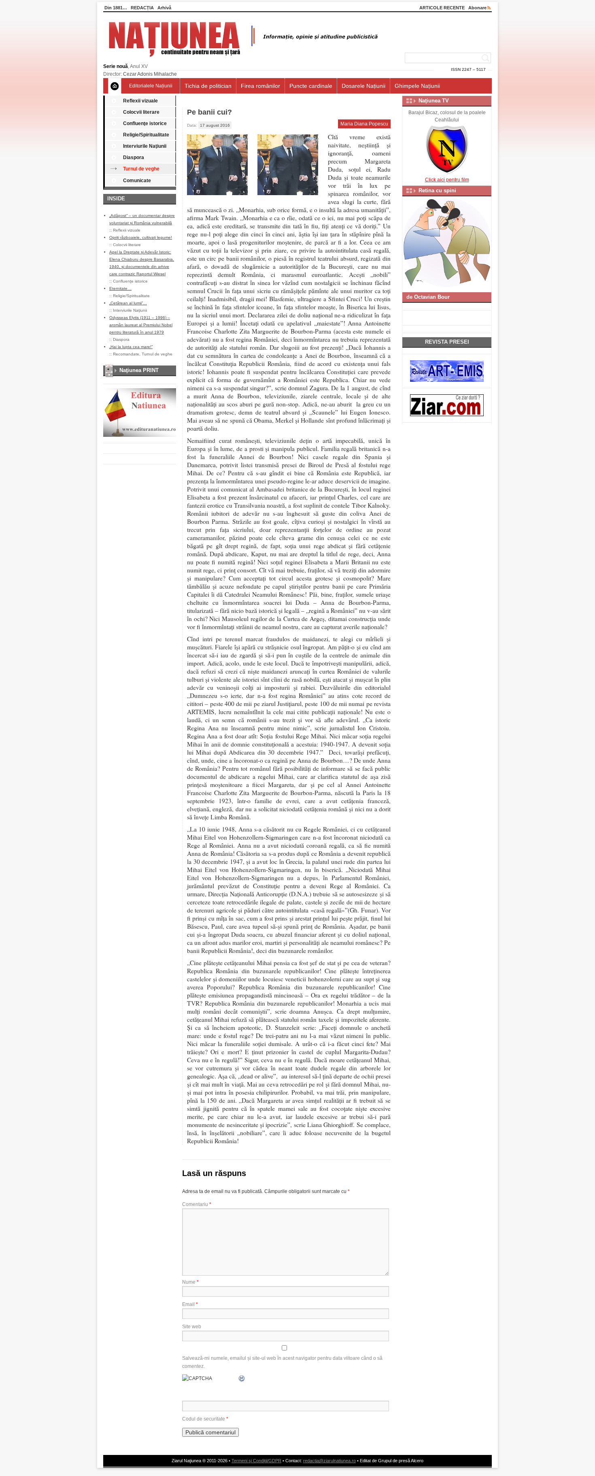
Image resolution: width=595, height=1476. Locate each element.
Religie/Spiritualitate (146, 135)
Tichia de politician (208, 86)
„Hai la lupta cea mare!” (131, 347)
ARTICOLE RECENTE (442, 7)
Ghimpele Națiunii (417, 86)
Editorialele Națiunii (150, 86)
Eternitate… (120, 288)
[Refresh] (242, 1378)
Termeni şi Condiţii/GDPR (256, 1460)
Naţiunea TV (434, 101)
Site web (191, 1326)
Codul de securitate (203, 1419)
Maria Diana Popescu (364, 124)
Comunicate (137, 180)
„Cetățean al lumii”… (128, 303)
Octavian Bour (432, 297)
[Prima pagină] (114, 86)
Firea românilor (260, 86)
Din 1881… (115, 7)
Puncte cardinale (310, 86)
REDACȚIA (142, 7)
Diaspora (133, 157)
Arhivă (164, 7)
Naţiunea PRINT (139, 370)
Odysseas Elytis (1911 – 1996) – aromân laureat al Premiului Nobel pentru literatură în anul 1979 (140, 324)
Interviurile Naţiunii (144, 146)
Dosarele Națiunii (363, 86)
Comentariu (196, 1204)
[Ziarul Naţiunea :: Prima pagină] (241, 59)
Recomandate (126, 354)
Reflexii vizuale (140, 101)
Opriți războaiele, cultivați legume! (140, 237)
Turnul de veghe (141, 169)
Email (190, 1304)
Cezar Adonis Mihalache (150, 74)
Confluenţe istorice (145, 123)
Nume (190, 1282)
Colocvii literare (141, 112)
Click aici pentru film (447, 180)
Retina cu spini (437, 190)
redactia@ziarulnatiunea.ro (329, 1460)
